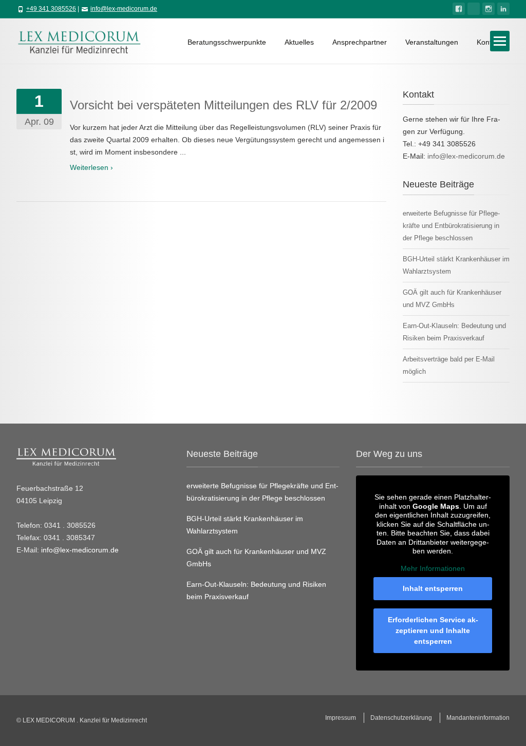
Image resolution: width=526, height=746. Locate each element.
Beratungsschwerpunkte (226, 42)
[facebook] (459, 9)
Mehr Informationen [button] (433, 568)
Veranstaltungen (431, 42)
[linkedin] (503, 9)
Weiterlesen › (91, 167)
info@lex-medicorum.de (123, 8)
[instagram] (488, 9)
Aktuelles (299, 42)
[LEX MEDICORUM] (84, 41)
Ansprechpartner (359, 42)
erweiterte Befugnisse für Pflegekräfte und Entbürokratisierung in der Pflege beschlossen (451, 226)
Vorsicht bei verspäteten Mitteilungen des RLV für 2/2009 (223, 105)
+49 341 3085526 (51, 8)
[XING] (473, 9)
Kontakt (489, 42)
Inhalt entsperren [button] (433, 588)
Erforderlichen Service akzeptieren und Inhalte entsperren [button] (433, 630)
